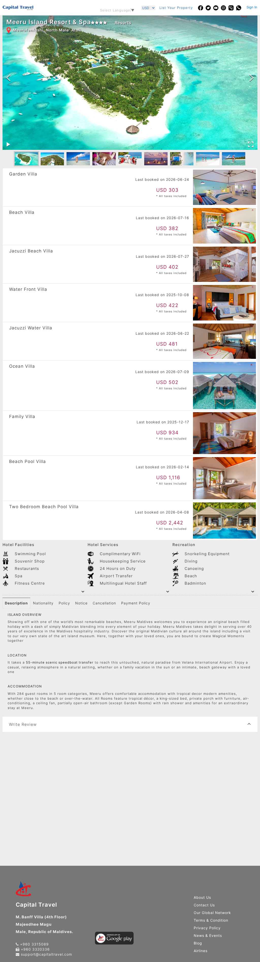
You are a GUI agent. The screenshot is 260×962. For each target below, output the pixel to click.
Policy (64, 603)
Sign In (252, 7)
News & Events (208, 935)
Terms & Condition (211, 920)
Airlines (200, 951)
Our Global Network (212, 912)
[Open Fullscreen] (250, 144)
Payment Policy (135, 603)
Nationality (43, 603)
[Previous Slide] (8, 78)
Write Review (23, 724)
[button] (26, 158)
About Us (202, 897)
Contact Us (204, 905)
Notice (81, 603)
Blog (198, 943)
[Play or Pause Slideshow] (8, 144)
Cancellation (104, 603)
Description (16, 603)
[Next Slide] (251, 78)
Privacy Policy (207, 928)
